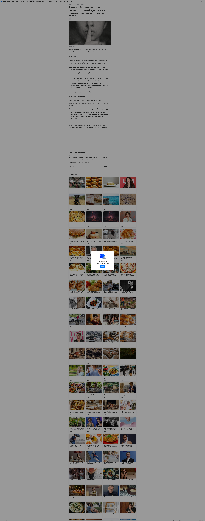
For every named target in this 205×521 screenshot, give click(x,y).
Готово (102, 266)
